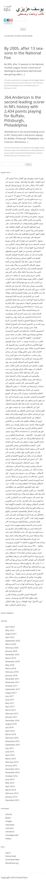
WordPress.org (11, 863)
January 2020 (11, 651)
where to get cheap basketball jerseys (23, 153)
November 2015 (12, 741)
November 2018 (12, 661)
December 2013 (12, 800)
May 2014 (9, 783)
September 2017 (12, 689)
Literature (9, 831)
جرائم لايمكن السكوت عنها (15, 605)
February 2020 (11, 647)
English (7, 10)
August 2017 (11, 692)
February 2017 (11, 713)
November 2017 (12, 682)
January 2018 (11, 675)
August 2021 (11, 633)
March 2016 (10, 734)
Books (8, 817)
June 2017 (9, 699)
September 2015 (12, 744)
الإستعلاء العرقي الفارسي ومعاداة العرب (21, 594)
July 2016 (9, 727)
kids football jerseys (23, 150)
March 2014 (10, 790)
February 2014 (11, 793)
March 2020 (10, 644)
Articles (8, 814)
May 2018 (9, 665)
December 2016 (12, 720)
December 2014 (12, 769)
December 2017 (12, 679)
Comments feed (12, 859)
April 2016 (10, 731)
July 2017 (9, 696)
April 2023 (10, 627)
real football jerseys (30, 85)
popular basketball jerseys (13, 85)
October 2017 (11, 686)
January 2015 (11, 765)
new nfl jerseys (37, 83)
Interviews (9, 824)
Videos (8, 838)
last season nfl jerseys (24, 83)
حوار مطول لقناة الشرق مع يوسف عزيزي (21, 598)
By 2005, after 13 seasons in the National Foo (24, 53)
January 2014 (11, 796)
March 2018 (10, 668)
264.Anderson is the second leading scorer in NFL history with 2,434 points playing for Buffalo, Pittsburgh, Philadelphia (24, 111)
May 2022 (9, 630)
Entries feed (10, 856)
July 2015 (9, 748)
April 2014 (10, 786)
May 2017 (9, 703)
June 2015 (9, 751)
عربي (6, 8)
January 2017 (11, 717)
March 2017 (10, 710)
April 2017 (10, 706)
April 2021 (10, 637)
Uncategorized (26, 80)
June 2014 (9, 779)
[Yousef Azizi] (28, 11)
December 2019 (12, 654)
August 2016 (11, 724)
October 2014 (11, 776)
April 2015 (10, 755)
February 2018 (11, 672)
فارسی (8, 6)
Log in (8, 852)
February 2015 (11, 762)
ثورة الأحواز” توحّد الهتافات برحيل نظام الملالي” (24, 601)
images (8, 821)
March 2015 (10, 758)
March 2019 (10, 658)
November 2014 (12, 772)
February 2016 (11, 737)
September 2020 (12, 640)
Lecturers (9, 828)
